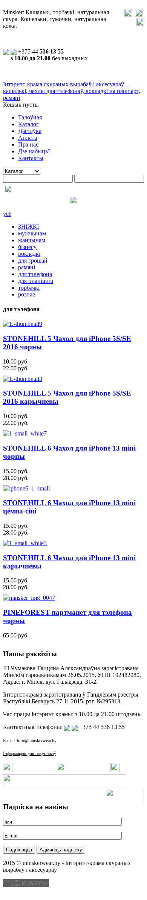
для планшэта (35, 281)
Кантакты (30, 158)
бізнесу (27, 247)
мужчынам (32, 233)
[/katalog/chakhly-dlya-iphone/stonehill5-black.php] (22, 324)
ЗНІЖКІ (28, 226)
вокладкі (29, 254)
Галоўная (30, 117)
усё (7, 214)
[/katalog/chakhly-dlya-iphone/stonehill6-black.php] (25, 433)
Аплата (27, 137)
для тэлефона (35, 274)
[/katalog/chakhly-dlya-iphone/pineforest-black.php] (29, 597)
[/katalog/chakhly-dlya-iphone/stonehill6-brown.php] (25, 543)
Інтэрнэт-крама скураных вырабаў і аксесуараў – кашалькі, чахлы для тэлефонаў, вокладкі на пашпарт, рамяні (71, 91)
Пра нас (28, 144)
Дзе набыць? (34, 151)
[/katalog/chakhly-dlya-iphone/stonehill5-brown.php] (22, 379)
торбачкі (29, 287)
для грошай (32, 260)
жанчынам (31, 240)
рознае (26, 294)
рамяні (26, 267)
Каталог (28, 124)
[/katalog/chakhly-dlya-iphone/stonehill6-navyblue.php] (26, 488)
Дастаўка (29, 131)
